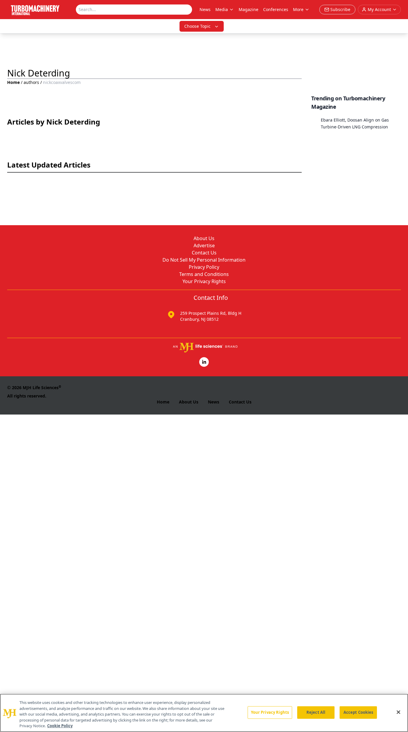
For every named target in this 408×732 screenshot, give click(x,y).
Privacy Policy (204, 267)
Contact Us (204, 252)
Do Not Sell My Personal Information (204, 260)
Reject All (315, 712)
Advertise (204, 245)
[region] (204, 713)
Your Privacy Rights (204, 281)
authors (31, 82)
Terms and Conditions (204, 274)
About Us (204, 238)
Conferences (275, 9)
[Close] (398, 712)
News (205, 9)
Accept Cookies (358, 712)
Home (13, 82)
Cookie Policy (60, 725)
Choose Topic (197, 26)
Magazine (248, 9)
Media (221, 9)
